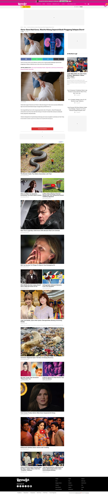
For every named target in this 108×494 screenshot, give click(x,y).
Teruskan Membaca (42, 128)
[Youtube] (80, 7)
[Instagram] (76, 7)
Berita (25, 27)
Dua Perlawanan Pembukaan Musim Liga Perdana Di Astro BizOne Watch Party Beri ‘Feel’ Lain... (77, 92)
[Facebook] (74, 7)
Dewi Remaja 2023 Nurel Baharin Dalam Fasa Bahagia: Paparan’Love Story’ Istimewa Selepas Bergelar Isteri (77, 109)
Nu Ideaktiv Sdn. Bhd (78, 492)
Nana (23, 31)
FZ (74, 102)
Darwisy (68, 78)
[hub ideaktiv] (88, 3)
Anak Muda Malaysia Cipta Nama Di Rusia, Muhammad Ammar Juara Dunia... (77, 75)
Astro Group (87, 492)
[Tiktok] (79, 7)
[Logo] (22, 4)
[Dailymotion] (82, 7)
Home (22, 27)
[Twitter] (77, 7)
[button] (85, 4)
